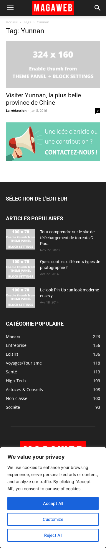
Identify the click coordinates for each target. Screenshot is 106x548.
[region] (53, 497)
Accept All (53, 503)
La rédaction (16, 110)
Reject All (53, 535)
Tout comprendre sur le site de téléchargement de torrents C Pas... (67, 237)
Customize (53, 519)
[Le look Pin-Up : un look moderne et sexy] (20, 297)
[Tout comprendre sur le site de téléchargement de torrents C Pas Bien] (20, 239)
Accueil (12, 21)
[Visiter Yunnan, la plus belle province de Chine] (53, 64)
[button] (10, 8)
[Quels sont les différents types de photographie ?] (20, 269)
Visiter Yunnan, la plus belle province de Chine (43, 99)
